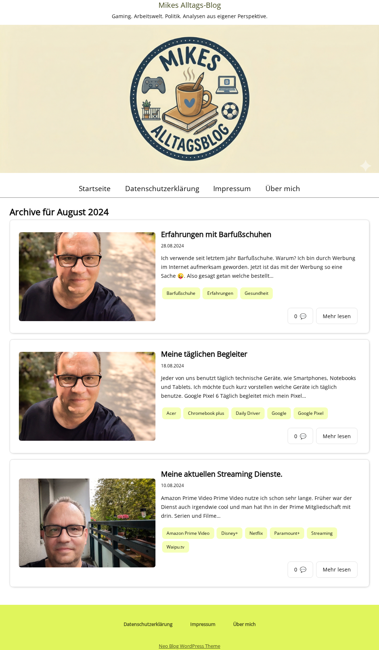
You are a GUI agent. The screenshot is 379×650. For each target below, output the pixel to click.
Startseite (95, 188)
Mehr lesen (337, 316)
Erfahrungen (220, 293)
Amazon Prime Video (188, 533)
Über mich (282, 188)
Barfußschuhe (181, 293)
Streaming (322, 533)
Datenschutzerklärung (162, 188)
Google (279, 413)
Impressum (232, 188)
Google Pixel (310, 413)
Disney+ (229, 533)
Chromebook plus (206, 413)
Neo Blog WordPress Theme (189, 646)
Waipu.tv (175, 547)
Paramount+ (287, 533)
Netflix (256, 533)
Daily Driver (248, 413)
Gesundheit (256, 293)
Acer (171, 413)
